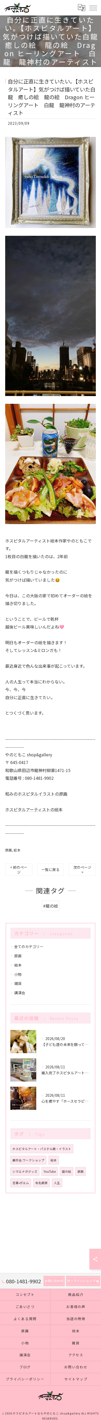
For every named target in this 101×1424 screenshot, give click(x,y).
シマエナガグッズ (24, 1171)
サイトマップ (76, 1379)
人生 (57, 1183)
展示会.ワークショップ (28, 1160)
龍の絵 (66, 1171)
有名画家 (41, 1183)
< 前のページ (18, 870)
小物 (17, 974)
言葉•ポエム (20, 1183)
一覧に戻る (50, 869)
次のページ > (82, 870)
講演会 (19, 992)
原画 (8, 850)
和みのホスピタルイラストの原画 (36, 794)
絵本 (17, 850)
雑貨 (17, 983)
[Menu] (93, 7)
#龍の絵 (50, 906)
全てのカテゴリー (28, 946)
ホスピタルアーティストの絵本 (34, 809)
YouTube (50, 1171)
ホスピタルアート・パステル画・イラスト (41, 1149)
